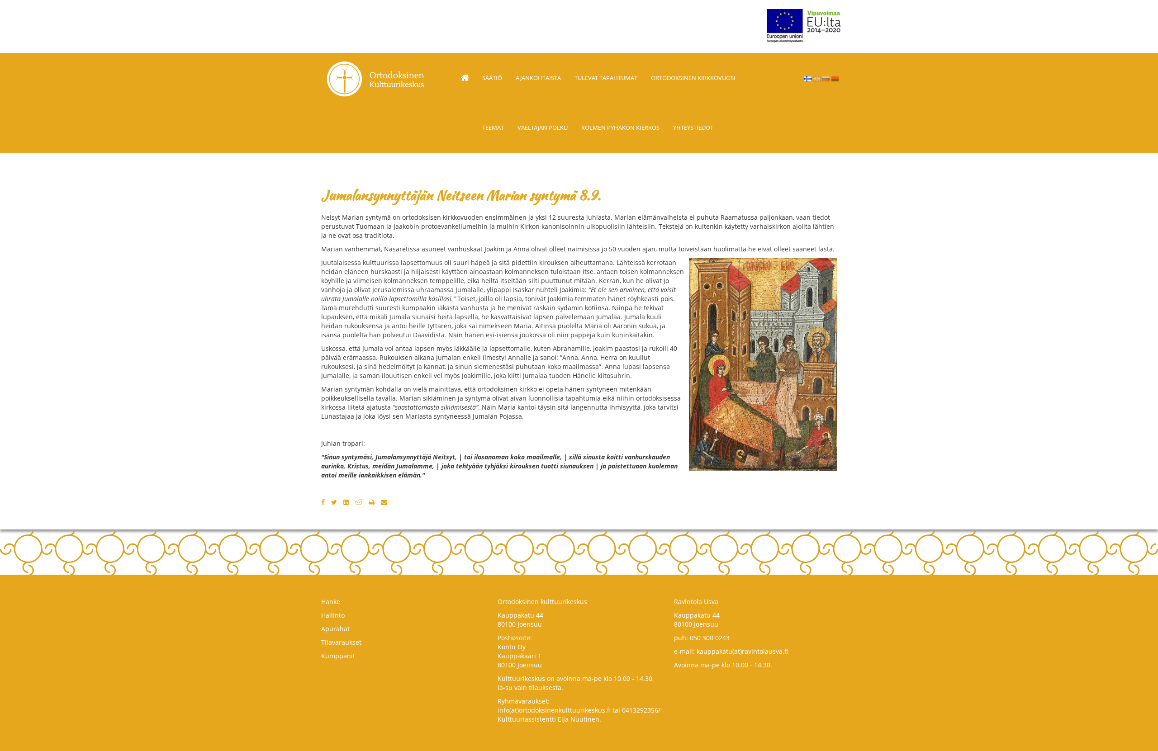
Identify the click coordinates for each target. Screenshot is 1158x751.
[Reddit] (358, 502)
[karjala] (835, 79)
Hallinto (333, 615)
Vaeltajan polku (542, 127)
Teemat (493, 127)
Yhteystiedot (693, 127)
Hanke (330, 601)
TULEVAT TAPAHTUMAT (605, 78)
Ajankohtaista (538, 78)
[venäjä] (826, 79)
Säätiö (492, 78)
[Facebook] (323, 502)
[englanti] (817, 79)
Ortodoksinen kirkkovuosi (693, 78)
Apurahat (335, 628)
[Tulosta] (372, 502)
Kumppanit (338, 656)
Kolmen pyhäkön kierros (620, 127)
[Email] (384, 502)
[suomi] (808, 79)
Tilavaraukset (341, 642)
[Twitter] (334, 502)
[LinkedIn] (346, 502)
